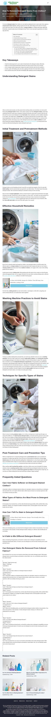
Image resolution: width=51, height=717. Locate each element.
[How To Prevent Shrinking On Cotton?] (37, 685)
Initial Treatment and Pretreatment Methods (22, 39)
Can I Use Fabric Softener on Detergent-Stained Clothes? (26, 48)
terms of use (44, 713)
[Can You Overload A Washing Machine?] (14, 664)
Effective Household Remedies (20, 41)
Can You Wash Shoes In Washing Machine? (13, 692)
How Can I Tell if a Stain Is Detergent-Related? (24, 51)
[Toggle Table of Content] (36, 35)
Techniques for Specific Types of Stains (21, 44)
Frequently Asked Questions (19, 47)
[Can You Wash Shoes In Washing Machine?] (14, 685)
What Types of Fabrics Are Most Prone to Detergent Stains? (27, 49)
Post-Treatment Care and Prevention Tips (22, 45)
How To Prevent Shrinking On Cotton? (35, 692)
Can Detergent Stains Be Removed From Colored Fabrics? (26, 53)
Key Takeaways (17, 36)
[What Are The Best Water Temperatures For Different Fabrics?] (37, 664)
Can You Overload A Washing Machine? (12, 672)
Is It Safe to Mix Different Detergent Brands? (24, 52)
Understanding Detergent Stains (20, 38)
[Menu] (47, 2)
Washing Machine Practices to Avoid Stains (22, 42)
